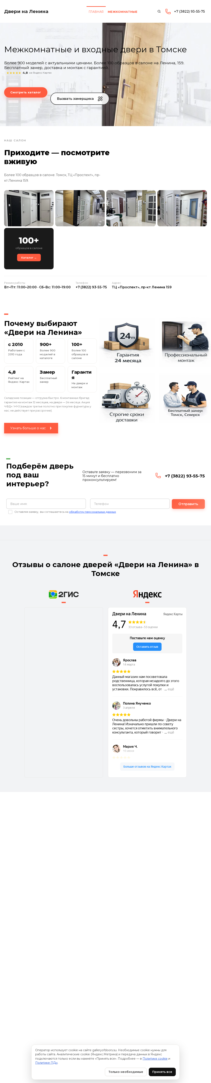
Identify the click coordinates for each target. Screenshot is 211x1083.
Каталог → (29, 257)
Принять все (162, 1072)
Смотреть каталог (25, 92)
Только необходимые (125, 1072)
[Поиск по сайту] (159, 11)
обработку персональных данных (92, 511)
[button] (79, 99)
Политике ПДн (46, 1063)
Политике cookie (155, 1058)
